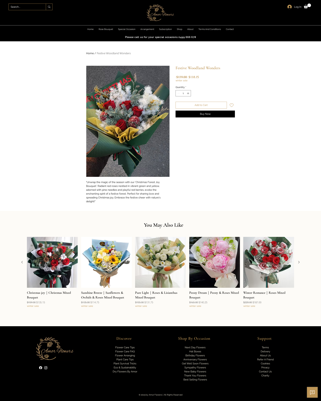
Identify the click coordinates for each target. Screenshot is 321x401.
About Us (265, 355)
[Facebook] (41, 368)
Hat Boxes (195, 351)
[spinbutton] (183, 93)
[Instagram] (46, 368)
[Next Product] (299, 262)
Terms (265, 347)
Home (90, 53)
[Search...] (49, 7)
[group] (160, 275)
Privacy (265, 367)
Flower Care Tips (125, 347)
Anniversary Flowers (195, 359)
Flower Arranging (125, 355)
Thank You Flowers (195, 375)
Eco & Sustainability (125, 367)
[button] (307, 6)
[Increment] (188, 93)
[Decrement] (178, 93)
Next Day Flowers (195, 347)
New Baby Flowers (195, 371)
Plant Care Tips (125, 359)
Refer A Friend (265, 359)
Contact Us (265, 371)
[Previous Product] (22, 262)
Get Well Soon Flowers (195, 363)
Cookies (265, 363)
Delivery (265, 351)
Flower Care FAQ (125, 351)
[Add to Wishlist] (231, 105)
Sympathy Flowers (195, 367)
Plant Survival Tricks (125, 363)
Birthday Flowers (195, 355)
